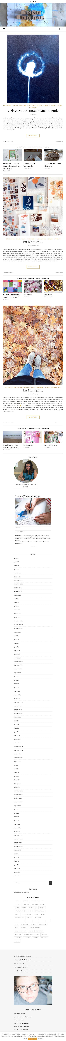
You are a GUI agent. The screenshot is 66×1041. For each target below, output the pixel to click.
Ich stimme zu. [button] (32, 1038)
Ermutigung (40, 911)
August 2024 (17, 632)
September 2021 (18, 757)
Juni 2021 (16, 769)
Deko (27, 911)
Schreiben (27, 937)
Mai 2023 (16, 684)
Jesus (16, 927)
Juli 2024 (16, 636)
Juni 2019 (16, 857)
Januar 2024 (17, 658)
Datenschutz (18, 543)
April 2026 (16, 569)
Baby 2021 (18, 904)
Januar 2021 (17, 787)
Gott (35, 921)
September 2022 (18, 713)
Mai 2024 (16, 643)
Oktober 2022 (18, 709)
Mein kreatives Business (31, 934)
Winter (17, 941)
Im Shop (47, 387)
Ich (48, 921)
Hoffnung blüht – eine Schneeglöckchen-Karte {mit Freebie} (11, 166)
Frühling (15, 105)
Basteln (26, 904)
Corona (42, 907)
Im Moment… (33, 242)
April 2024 (16, 647)
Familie (17, 914)
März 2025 (17, 610)
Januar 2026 (17, 576)
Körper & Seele (56, 105)
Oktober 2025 (18, 587)
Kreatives (24, 927)
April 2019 (16, 865)
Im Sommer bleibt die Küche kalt (23, 960)
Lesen (31, 931)
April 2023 (16, 687)
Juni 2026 (16, 562)
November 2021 (18, 750)
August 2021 (17, 761)
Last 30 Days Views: (19, 892)
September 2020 (18, 802)
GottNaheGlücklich (19, 1020)
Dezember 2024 (18, 621)
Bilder (17, 907)
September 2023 (18, 669)
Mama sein (18, 934)
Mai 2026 (16, 565)
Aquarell (25, 901)
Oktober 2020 (18, 798)
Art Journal (9, 387)
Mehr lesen (40, 1038)
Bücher (24, 907)
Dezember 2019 (18, 835)
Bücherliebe (10, 239)
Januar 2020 (17, 831)
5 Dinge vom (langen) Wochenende (33, 110)
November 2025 (18, 584)
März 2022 (17, 735)
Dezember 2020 (18, 791)
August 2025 (17, 595)
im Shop (33, 924)
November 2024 (18, 624)
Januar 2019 (17, 876)
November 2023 (18, 665)
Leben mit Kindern (53, 239)
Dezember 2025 (18, 580)
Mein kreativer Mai (19, 963)
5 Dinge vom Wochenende (21, 967)
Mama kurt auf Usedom (20, 971)
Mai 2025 (16, 602)
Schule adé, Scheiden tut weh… (22, 956)
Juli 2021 (16, 765)
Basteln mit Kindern (38, 904)
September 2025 (18, 591)
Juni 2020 (16, 813)
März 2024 (17, 650)
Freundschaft (19, 917)
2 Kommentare (59, 272)
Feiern (9, 105)
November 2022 (18, 706)
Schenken (18, 937)
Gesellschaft (31, 105)
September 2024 (18, 628)
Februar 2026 (17, 573)
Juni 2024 (16, 639)
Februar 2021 (17, 783)
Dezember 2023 (18, 661)
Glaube (39, 105)
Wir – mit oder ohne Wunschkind (22, 1017)
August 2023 (17, 672)
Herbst (23, 239)
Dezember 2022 (18, 702)
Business (27, 387)
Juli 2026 (16, 558)
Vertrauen (44, 937)
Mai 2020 (16, 817)
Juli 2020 (16, 809)
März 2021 (17, 780)
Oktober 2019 (18, 842)
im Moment (24, 924)
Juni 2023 (16, 680)
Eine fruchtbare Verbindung (21, 1026)
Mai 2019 (16, 861)
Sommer (35, 937)
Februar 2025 (17, 613)
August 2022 (17, 717)
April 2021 (16, 776)
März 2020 (17, 824)
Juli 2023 (16, 676)
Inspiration (42, 924)
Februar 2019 (17, 872)
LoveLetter (39, 931)
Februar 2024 (17, 654)
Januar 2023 (17, 698)
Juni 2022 (16, 724)
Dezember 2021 (18, 746)
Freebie (43, 914)
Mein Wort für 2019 (50, 445)
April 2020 (16, 820)
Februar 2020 (17, 828)
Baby (43, 901)
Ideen (16, 924)
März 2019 (17, 868)
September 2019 (18, 846)
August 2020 (17, 805)
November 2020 (18, 794)
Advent (17, 901)
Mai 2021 (16, 772)
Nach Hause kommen (19, 1013)
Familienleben (26, 914)
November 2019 (18, 839)
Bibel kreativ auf (21, 1029)
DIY (4, 105)
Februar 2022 (17, 739)
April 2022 (16, 732)
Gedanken (22, 105)
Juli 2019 (16, 854)
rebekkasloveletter (9, 141)
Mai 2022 (16, 728)
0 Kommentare (59, 141)
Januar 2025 (17, 617)
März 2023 (17, 691)
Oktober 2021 (18, 754)
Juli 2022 (16, 720)
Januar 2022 (17, 743)
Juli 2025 (16, 599)
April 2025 (16, 606)
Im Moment (46, 105)
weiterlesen (33, 135)
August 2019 (17, 850)
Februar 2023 (17, 695)
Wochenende (33, 107)
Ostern (44, 934)
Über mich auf (21, 1023)
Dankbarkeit (19, 911)
